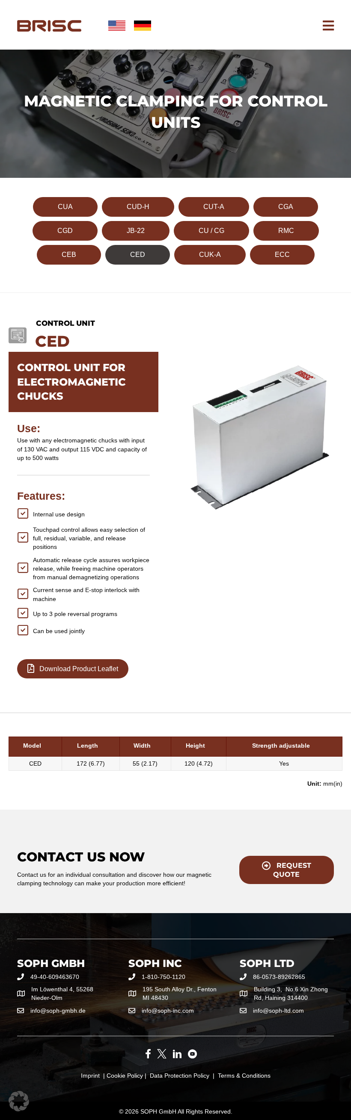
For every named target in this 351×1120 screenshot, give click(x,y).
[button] (19, 1101)
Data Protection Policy (179, 1075)
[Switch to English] (117, 25)
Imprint (90, 1075)
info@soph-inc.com (168, 1010)
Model (32, 745)
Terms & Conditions (244, 1075)
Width (142, 745)
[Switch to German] (142, 25)
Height (195, 745)
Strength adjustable (281, 745)
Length (87, 745)
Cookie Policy (125, 1075)
